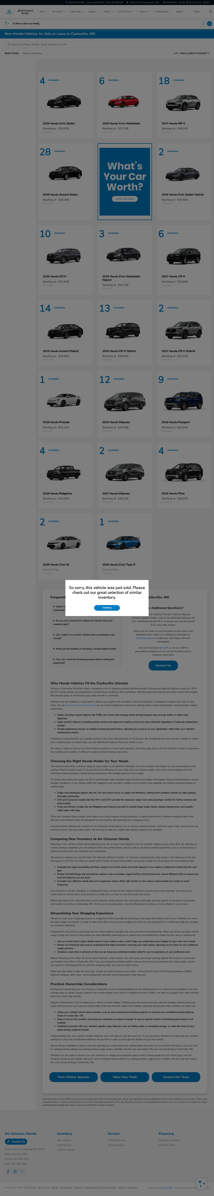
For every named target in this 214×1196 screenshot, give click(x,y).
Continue (107, 607)
